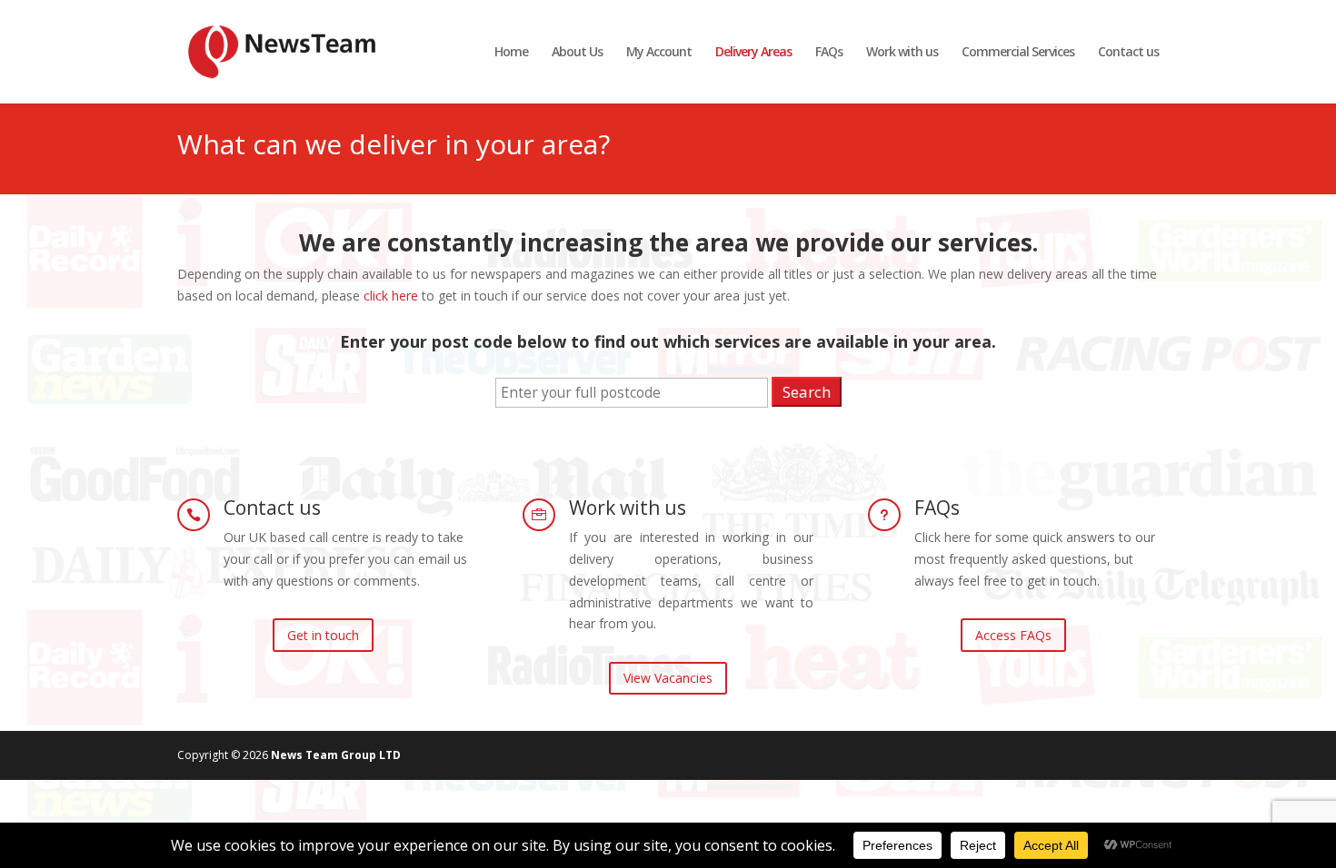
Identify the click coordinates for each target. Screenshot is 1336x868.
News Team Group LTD (336, 755)
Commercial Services (1018, 52)
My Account (659, 52)
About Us (577, 52)
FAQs (828, 52)
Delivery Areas (753, 52)
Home (511, 52)
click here (391, 295)
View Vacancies (668, 677)
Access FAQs (1013, 635)
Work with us (902, 52)
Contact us (1128, 52)
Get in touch (323, 635)
